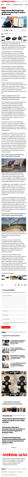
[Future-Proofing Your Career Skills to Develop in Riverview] (5, 350)
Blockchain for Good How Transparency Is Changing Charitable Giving (17, 357)
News (6, 401)
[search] (16, 1)
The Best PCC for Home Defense (11, 335)
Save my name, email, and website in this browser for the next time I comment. (14, 323)
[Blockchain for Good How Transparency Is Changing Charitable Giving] (5, 358)
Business (3, 7)
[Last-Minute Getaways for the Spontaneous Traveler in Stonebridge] (5, 365)
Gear (13, 403)
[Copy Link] (9, 30)
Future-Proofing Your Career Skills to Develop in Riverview (17, 349)
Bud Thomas (6, 33)
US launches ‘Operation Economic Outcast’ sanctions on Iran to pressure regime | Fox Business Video (13, 429)
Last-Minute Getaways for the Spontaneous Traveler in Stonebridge (18, 364)
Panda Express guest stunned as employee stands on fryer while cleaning (13, 420)
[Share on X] (5, 30)
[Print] (11, 30)
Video (18, 401)
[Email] (7, 30)
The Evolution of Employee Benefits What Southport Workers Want (17, 342)
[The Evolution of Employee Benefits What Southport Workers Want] (5, 343)
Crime (14, 401)
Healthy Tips (19, 403)
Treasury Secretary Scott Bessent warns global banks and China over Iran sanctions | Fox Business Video (13, 440)
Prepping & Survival (7, 403)
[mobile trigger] (25, 1)
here (12, 273)
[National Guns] (8, 1)
